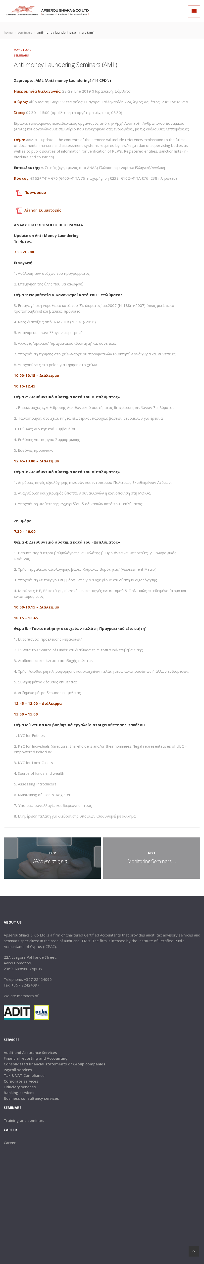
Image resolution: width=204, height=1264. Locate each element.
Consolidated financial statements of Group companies (54, 1063)
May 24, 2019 (22, 50)
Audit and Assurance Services (30, 1052)
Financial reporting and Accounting (36, 1058)
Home (8, 32)
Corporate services (21, 1081)
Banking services (19, 1092)
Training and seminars (24, 1120)
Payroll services (18, 1069)
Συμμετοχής (49, 210)
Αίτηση (31, 210)
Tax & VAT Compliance (24, 1075)
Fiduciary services (20, 1086)
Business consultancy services (31, 1098)
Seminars (25, 32)
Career (10, 1142)
